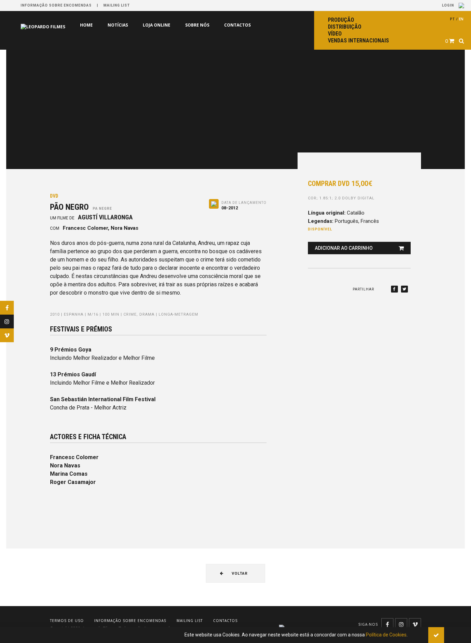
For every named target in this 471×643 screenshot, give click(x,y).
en (461, 19)
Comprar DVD (340, 183)
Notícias (118, 25)
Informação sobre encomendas (56, 5)
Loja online (156, 25)
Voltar (239, 573)
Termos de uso (67, 620)
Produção (341, 20)
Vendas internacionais (358, 40)
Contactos (237, 25)
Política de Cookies (386, 634)
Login (448, 5)
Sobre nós (197, 25)
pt (452, 19)
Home (86, 25)
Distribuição (344, 26)
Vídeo (335, 33)
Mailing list (116, 5)
